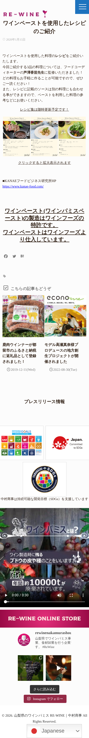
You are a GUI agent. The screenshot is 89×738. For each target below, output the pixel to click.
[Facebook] (5, 257)
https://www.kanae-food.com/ (23, 186)
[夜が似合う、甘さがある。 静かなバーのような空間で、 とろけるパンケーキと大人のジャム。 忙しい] (58, 668)
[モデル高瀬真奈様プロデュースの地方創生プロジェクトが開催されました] (65, 316)
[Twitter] (14, 257)
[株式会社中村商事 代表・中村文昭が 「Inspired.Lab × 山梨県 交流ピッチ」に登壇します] (30, 668)
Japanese (52, 731)
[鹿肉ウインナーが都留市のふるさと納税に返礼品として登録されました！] (23, 316)
